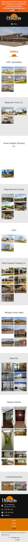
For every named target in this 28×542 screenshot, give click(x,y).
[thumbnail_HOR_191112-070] (7, 247)
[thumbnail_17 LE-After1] (7, 486)
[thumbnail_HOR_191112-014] (20, 155)
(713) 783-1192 (8, 509)
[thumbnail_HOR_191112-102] (20, 120)
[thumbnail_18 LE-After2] (20, 486)
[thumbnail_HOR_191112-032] (20, 164)
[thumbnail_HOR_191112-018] (7, 163)
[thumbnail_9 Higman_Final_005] (7, 417)
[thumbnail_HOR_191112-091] (7, 215)
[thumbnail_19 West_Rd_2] (20, 386)
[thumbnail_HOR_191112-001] (7, 155)
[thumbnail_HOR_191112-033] (7, 174)
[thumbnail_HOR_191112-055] (20, 289)
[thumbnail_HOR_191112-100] (20, 111)
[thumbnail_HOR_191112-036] (7, 272)
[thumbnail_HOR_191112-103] (7, 128)
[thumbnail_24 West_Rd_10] (20, 367)
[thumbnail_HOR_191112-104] (7, 71)
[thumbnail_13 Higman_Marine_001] (20, 417)
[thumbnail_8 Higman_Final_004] (20, 432)
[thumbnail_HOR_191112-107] (20, 79)
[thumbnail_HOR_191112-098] (7, 111)
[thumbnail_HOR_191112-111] (7, 330)
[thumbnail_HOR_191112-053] (7, 289)
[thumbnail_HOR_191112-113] (7, 342)
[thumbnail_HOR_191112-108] (7, 88)
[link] (14, 520)
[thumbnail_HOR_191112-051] (7, 280)
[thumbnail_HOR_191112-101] (7, 120)
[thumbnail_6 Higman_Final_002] (20, 454)
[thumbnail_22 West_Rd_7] (7, 377)
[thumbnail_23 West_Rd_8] (7, 367)
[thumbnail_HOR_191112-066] (7, 239)
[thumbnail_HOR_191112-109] (7, 321)
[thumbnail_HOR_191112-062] (7, 298)
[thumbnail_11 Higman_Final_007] (7, 454)
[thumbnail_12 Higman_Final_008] (7, 439)
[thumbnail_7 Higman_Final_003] (20, 461)
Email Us (7, 515)
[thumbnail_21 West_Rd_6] (7, 386)
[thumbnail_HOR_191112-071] (20, 247)
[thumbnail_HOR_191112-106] (7, 79)
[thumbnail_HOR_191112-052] (20, 280)
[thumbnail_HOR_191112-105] (20, 71)
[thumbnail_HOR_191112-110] (20, 321)
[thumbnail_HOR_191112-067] (20, 239)
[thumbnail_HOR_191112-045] (20, 272)
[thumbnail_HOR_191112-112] (20, 332)
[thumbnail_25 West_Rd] (20, 377)
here (16, 10)
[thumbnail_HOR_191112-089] (20, 206)
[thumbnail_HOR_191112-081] (7, 206)
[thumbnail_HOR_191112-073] (7, 198)
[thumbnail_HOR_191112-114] (20, 342)
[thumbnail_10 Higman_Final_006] (7, 461)
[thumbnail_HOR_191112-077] (20, 198)
